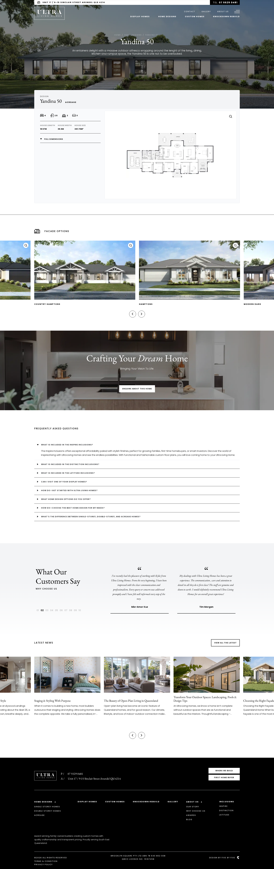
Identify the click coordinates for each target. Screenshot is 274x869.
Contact (189, 11)
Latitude (224, 814)
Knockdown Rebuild (226, 16)
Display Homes (140, 16)
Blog (189, 819)
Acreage (39, 815)
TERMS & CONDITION (46, 861)
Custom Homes (195, 16)
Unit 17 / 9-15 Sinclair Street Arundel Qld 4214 (74, 2)
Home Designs (167, 16)
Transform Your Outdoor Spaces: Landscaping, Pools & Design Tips (205, 699)
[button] (132, 314)
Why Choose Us (195, 811)
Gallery (206, 11)
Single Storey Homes (47, 806)
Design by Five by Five (222, 858)
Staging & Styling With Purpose (52, 701)
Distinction (226, 810)
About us (223, 11)
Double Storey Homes (47, 811)
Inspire (223, 806)
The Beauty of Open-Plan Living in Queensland (131, 701)
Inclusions (226, 801)
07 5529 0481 (228, 2)
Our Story (192, 806)
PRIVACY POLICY (43, 864)
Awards (191, 815)
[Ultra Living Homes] (49, 13)
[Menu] (237, 11)
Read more (37, 725)
